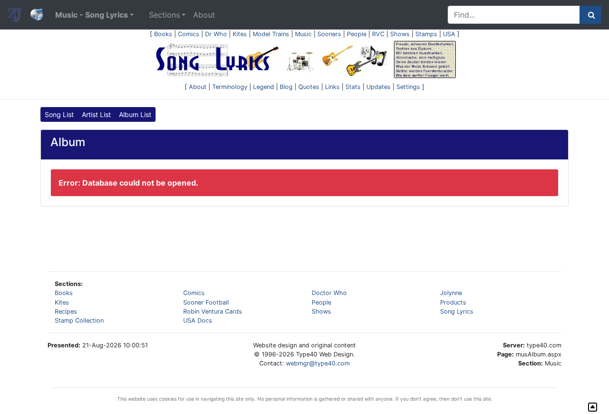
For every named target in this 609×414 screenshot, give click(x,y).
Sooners (329, 34)
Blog (286, 86)
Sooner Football (206, 302)
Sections (164, 15)
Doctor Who (329, 292)
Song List (59, 114)
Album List (135, 114)
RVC (378, 34)
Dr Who (216, 34)
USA (449, 34)
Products (453, 302)
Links (332, 86)
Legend (263, 86)
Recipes (66, 311)
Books (163, 34)
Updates (378, 86)
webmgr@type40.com (318, 363)
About (204, 15)
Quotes (308, 86)
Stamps (426, 34)
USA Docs (197, 320)
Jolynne (451, 292)
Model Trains (271, 34)
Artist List (96, 114)
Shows (400, 34)
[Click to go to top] (592, 407)
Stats (353, 86)
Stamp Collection (79, 320)
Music (303, 34)
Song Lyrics (456, 311)
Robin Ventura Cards (212, 311)
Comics (188, 34)
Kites (240, 34)
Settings (408, 86)
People (356, 34)
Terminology (229, 86)
